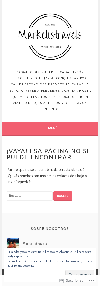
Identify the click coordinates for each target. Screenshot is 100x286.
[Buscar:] (30, 195)
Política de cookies (24, 265)
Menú (53, 128)
